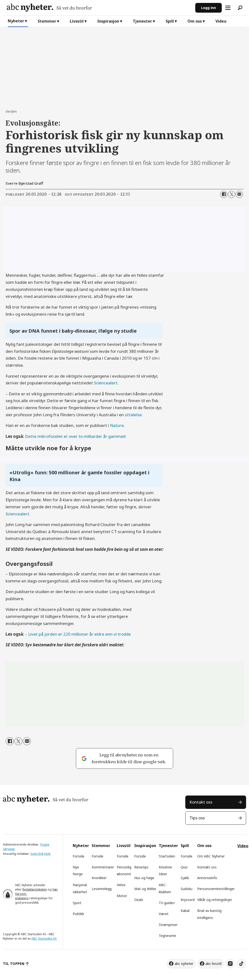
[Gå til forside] (99, 7)
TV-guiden (167, 902)
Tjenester (142, 21)
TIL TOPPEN (13, 963)
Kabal (185, 910)
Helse (121, 885)
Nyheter (16, 21)
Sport (77, 902)
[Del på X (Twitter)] (231, 194)
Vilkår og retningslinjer (214, 899)
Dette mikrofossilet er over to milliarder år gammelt (75, 436)
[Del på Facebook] (223, 194)
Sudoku (186, 888)
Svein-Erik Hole (40, 854)
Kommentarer (103, 867)
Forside (78, 856)
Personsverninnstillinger (216, 888)
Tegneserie (167, 935)
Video (220, 21)
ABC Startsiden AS (44, 938)
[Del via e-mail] (239, 194)
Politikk (78, 913)
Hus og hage (144, 877)
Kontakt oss (200, 802)
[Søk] (240, 8)
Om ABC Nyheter (211, 856)
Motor (122, 895)
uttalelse (133, 414)
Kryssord (188, 899)
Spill (170, 21)
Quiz (184, 867)
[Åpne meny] (227, 8)
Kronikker (99, 877)
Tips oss (197, 818)
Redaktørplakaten (34, 889)
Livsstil (77, 21)
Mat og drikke (145, 888)
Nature (117, 425)
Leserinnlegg (102, 888)
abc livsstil (213, 963)
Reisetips (141, 867)
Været (164, 913)
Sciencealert (105, 383)
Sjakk (185, 877)
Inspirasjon (108, 21)
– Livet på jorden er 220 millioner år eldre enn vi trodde (78, 634)
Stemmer (47, 21)
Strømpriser (168, 924)
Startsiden (167, 856)
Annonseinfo (207, 877)
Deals (138, 899)
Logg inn (208, 7)
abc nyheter (184, 963)
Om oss (194, 21)
